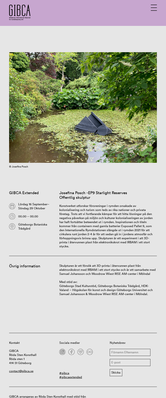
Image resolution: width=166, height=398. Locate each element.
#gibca (64, 373)
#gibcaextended (70, 377)
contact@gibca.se (21, 371)
